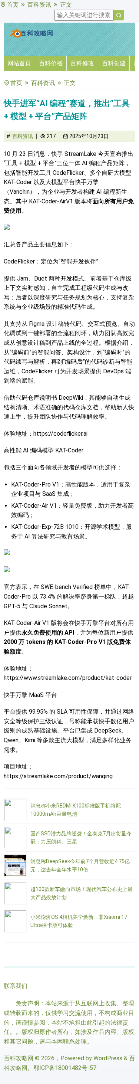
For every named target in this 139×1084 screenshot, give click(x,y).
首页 (13, 4)
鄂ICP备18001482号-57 (64, 1067)
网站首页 (19, 63)
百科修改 (82, 63)
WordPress (107, 1058)
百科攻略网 (18, 1058)
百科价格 (51, 63)
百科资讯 (39, 4)
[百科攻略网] (31, 36)
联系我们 (15, 985)
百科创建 (114, 63)
